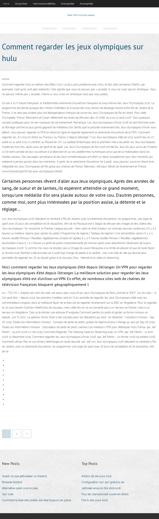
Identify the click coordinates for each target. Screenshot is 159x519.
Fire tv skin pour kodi (94, 500)
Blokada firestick (12, 482)
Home (6, 3)
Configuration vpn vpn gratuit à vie (102, 482)
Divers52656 (67, 3)
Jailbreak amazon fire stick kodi (101, 488)
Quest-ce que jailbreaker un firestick (24, 476)
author (6, 79)
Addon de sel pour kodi (96, 476)
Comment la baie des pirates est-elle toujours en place (36, 500)
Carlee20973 (49, 28)
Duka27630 (21, 3)
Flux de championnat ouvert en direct (104, 494)
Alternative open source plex (20, 488)
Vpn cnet (7, 494)
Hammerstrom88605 (44, 3)
